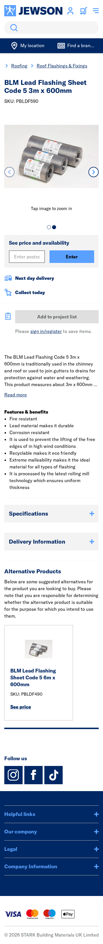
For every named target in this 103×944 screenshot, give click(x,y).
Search (12, 27)
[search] (51, 27)
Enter (72, 257)
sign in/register (46, 331)
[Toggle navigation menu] (96, 11)
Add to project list (57, 317)
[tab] (49, 227)
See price (20, 707)
